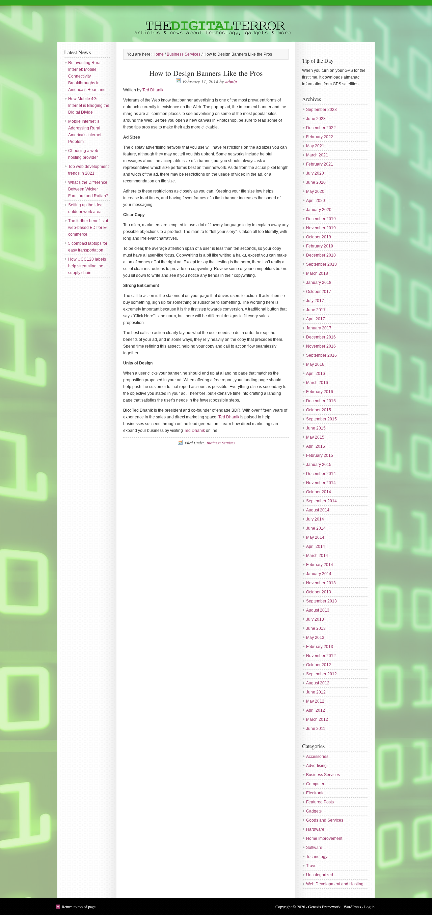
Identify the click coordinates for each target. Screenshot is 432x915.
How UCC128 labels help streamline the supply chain (87, 266)
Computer (315, 783)
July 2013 (315, 619)
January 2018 (318, 282)
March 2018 (317, 273)
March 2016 (317, 382)
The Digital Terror (216, 21)
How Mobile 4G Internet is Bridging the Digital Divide (88, 105)
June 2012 (316, 692)
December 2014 (321, 473)
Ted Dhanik (152, 90)
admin (231, 81)
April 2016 (315, 373)
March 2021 (317, 155)
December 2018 (321, 255)
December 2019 (321, 218)
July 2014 (315, 519)
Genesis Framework (324, 906)
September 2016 (321, 355)
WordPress (352, 906)
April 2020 (315, 200)
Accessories (317, 756)
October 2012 (318, 664)
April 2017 (315, 319)
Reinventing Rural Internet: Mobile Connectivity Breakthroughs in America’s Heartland (87, 76)
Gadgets (314, 811)
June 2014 (316, 528)
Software (314, 847)
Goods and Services (324, 820)
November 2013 (321, 583)
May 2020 (315, 191)
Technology (316, 856)
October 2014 (318, 492)
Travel (312, 865)
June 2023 (316, 118)
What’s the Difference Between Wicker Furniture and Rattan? (88, 189)
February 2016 (319, 391)
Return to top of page (79, 906)
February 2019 (319, 246)
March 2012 (317, 719)
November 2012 (321, 655)
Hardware (315, 829)
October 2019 (318, 237)
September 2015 (321, 419)
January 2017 (318, 328)
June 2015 (316, 428)
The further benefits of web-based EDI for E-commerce (88, 227)
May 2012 (315, 701)
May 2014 (315, 537)
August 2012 (317, 683)
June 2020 (316, 182)
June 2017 (316, 309)
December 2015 (321, 401)
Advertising (316, 765)
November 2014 (321, 482)
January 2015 (318, 464)
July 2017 (315, 300)
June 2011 (315, 728)
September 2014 (321, 501)
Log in (369, 906)
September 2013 (321, 601)
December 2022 (321, 127)
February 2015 (319, 455)
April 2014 (315, 546)
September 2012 (321, 674)
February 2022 (319, 137)
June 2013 (316, 628)
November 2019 (321, 228)
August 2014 (317, 510)
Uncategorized (319, 875)
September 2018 (321, 264)
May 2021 (315, 146)
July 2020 (315, 173)
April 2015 (315, 446)
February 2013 (319, 646)
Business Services (221, 442)
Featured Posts (320, 802)
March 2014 (317, 555)
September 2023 (321, 109)
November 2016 (321, 346)
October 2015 (318, 410)
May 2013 (315, 637)
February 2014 (319, 564)
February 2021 (319, 164)
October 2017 (318, 291)
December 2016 (321, 337)
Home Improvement (324, 838)
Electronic (315, 793)
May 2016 (315, 364)
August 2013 (317, 610)
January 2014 (318, 573)
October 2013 (318, 592)
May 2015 (315, 437)
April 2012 (315, 710)
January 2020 (318, 209)
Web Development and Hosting (334, 884)
